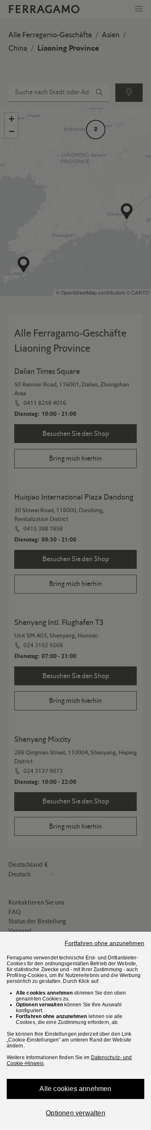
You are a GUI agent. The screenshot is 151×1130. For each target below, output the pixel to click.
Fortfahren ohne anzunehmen (104, 943)
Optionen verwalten (75, 1113)
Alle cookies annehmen (75, 1088)
